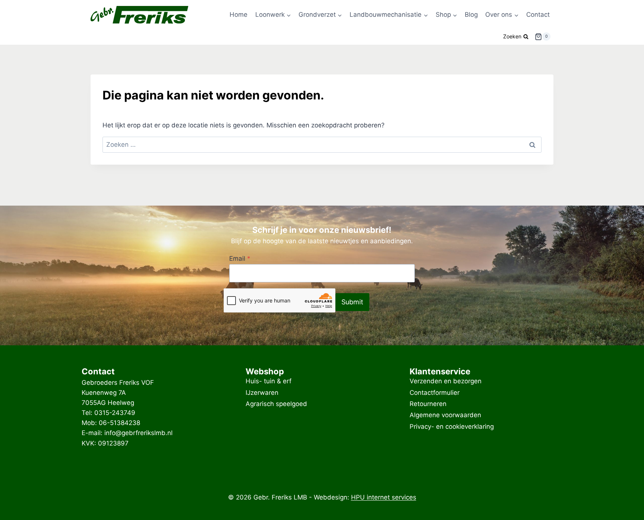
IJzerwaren (262, 392)
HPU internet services (383, 497)
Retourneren (428, 404)
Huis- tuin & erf (268, 381)
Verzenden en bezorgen (446, 381)
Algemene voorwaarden (445, 415)
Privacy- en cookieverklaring (452, 426)
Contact (538, 14)
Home (238, 14)
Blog (471, 14)
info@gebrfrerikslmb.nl (138, 433)
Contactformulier (435, 392)
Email (239, 258)
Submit (352, 302)
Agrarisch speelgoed (276, 404)
